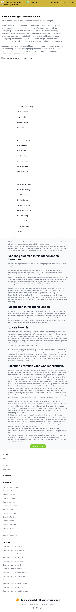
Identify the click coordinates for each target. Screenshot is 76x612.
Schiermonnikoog (23, 226)
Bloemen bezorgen (38, 446)
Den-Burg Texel (22, 156)
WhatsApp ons (8, 469)
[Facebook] (33, 608)
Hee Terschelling (22, 216)
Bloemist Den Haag (9, 495)
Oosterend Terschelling (25, 184)
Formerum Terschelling (25, 210)
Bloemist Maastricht (10, 517)
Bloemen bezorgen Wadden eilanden (16, 591)
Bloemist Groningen (10, 513)
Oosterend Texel (22, 166)
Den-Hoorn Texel (22, 161)
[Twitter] (41, 608)
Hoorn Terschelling (23, 190)
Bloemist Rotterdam (10, 491)
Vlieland (19, 231)
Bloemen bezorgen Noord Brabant (15, 584)
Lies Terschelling (22, 200)
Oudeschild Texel (22, 172)
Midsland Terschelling (24, 205)
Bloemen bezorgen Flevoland (13, 565)
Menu (5, 458)
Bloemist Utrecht (9, 498)
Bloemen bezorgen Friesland (13, 546)
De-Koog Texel (22, 145)
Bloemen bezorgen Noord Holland (15, 572)
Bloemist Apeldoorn (10, 524)
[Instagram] (37, 608)
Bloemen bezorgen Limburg (13, 587)
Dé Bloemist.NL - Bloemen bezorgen (40, 599)
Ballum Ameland (22, 112)
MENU (72, 2)
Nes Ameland (21, 127)
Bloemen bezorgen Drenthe (13, 554)
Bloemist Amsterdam (10, 487)
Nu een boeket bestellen (57, 2)
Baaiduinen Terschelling (25, 107)
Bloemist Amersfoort (10, 536)
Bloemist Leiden (8, 509)
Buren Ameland (22, 117)
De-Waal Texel (21, 151)
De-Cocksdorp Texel (23, 140)
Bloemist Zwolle (8, 528)
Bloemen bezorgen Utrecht (12, 569)
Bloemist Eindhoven (10, 506)
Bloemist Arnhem (9, 502)
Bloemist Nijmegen (9, 532)
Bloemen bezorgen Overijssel (13, 558)
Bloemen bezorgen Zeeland (12, 580)
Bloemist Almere (8, 521)
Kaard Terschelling (23, 195)
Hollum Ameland (22, 122)
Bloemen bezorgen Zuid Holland (14, 576)
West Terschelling (23, 221)
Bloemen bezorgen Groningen (13, 550)
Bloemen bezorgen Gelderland (13, 561)
